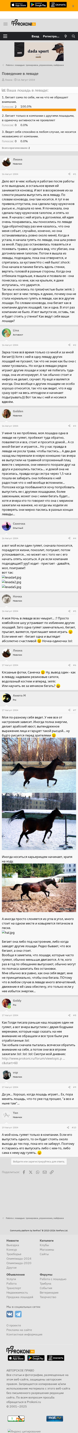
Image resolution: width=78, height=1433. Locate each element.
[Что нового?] (66, 36)
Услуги (11, 1279)
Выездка (12, 1245)
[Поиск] (73, 36)
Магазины (47, 1249)
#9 (74, 1087)
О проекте (13, 1325)
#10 (74, 1127)
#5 (74, 611)
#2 (74, 345)
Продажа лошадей (19, 1297)
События (46, 1288)
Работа (11, 1283)
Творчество (48, 1297)
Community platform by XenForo (39, 1230)
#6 (74, 665)
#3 (74, 425)
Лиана (8, 79)
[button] (5, 36)
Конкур (11, 1249)
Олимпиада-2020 (18, 1263)
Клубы (44, 1245)
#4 (74, 538)
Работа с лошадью (53, 1279)
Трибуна (45, 1283)
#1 (74, 174)
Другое (11, 1267)
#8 (74, 1015)
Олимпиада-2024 (18, 1258)
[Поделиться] (69, 174)
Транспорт (13, 1288)
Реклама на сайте (19, 1330)
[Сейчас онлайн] (9, 1007)
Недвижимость (17, 1292)
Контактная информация (24, 1334)
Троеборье (13, 1254)
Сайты (44, 1254)
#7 (74, 710)
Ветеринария (49, 1292)
